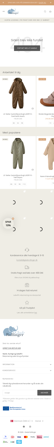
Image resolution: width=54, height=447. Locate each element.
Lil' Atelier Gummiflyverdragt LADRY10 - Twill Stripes (18, 177)
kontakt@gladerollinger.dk (27, 260)
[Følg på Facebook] (24, 427)
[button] (8, 223)
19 (50, 123)
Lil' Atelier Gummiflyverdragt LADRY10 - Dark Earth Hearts (18, 115)
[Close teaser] (13, 218)
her (35, 312)
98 (22, 123)
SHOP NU (42, 3)
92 (18, 123)
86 (14, 123)
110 (24, 184)
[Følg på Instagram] (30, 427)
